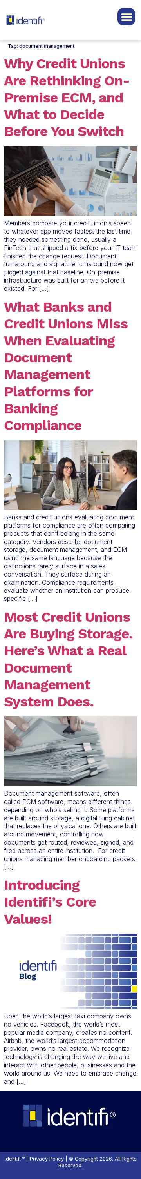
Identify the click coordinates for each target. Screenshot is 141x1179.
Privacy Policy (47, 1159)
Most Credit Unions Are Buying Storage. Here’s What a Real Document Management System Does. (68, 659)
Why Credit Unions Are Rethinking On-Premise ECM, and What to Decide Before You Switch (67, 97)
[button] (126, 16)
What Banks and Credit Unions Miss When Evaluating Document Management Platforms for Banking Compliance (66, 366)
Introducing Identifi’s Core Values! (50, 902)
